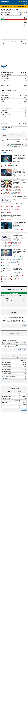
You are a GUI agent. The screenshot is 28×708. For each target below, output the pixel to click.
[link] (26, 12)
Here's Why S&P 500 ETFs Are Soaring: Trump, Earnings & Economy (19, 235)
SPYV (14, 190)
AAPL (14, 259)
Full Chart (24, 43)
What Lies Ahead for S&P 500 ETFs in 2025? (19, 269)
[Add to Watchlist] (24, 12)
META (3, 259)
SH (2, 205)
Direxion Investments (22, 70)
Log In (20, 1)
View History (4, 92)
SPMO (3, 190)
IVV (12, 189)
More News (4, 152)
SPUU (3, 208)
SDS (14, 203)
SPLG (13, 211)
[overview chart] (14, 53)
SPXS (3, 211)
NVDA (3, 258)
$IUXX (3, 231)
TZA (13, 165)
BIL (2, 163)
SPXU (14, 208)
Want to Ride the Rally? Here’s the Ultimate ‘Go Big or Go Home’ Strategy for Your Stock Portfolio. (19, 158)
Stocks (2, 4)
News (15, 4)
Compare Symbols (22, 349)
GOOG (15, 256)
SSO (3, 193)
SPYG (13, 192)
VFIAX (3, 219)
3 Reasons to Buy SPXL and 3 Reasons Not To (12, 215)
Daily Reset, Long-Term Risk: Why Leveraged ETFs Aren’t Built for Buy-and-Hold (19, 172)
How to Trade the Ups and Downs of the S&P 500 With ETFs (20, 198)
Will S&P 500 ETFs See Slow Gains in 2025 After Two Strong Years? (19, 251)
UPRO (3, 212)
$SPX (12, 163)
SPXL (3, 165)
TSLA (14, 264)
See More (4, 67)
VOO (3, 189)
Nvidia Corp (4, 378)
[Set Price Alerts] (22, 12)
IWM (3, 166)
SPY (13, 178)
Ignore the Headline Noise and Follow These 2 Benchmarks (19, 224)
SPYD (12, 193)
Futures (6, 4)
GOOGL (14, 258)
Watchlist (11, 4)
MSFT (3, 264)
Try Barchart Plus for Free (19, 6)
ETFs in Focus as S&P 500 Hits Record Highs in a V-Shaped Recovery (19, 182)
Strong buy (14, 293)
